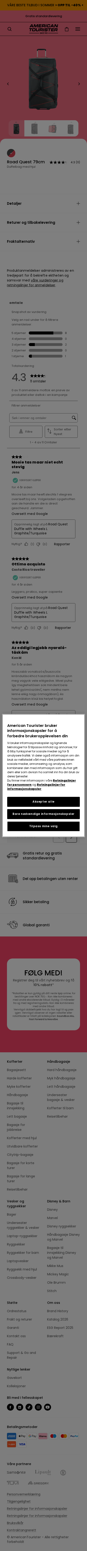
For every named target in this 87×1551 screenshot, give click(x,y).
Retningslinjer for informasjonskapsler (36, 787)
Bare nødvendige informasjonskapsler (43, 814)
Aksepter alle (43, 802)
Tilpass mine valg (43, 826)
